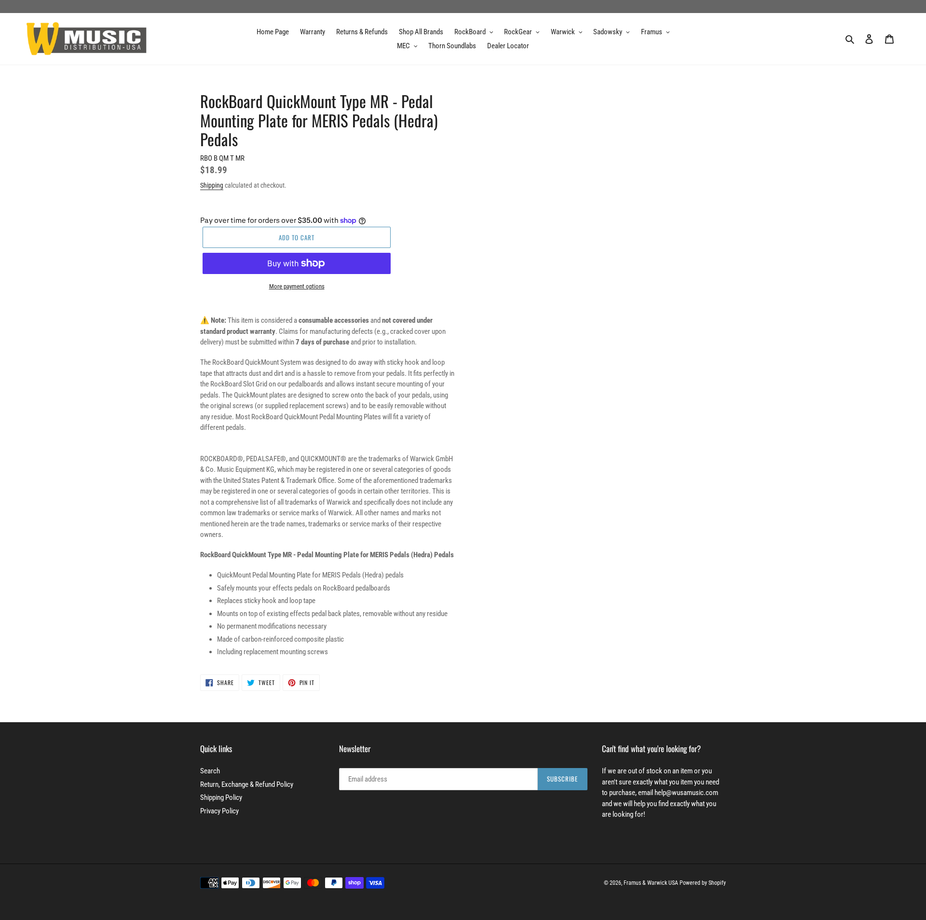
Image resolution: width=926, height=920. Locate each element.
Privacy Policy (219, 811)
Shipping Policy (221, 797)
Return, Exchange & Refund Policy (246, 784)
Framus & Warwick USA (651, 882)
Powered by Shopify (703, 882)
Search (210, 771)
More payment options (297, 286)
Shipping (211, 185)
